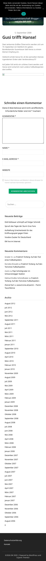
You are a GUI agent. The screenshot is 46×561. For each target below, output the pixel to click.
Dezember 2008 (11, 406)
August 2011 (10, 324)
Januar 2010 (10, 369)
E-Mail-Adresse (10, 159)
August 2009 (10, 377)
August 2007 (10, 472)
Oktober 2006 (10, 512)
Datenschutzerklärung (13, 540)
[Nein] (43, 9)
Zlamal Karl (9, 285)
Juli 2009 (8, 381)
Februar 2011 (10, 340)
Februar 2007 (10, 496)
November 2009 (11, 373)
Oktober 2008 (10, 414)
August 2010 (10, 353)
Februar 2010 (10, 365)
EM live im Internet (12, 241)
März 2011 (9, 336)
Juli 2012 (8, 307)
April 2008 (9, 439)
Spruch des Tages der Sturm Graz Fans (20, 226)
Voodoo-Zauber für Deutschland (18, 237)
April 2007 (9, 488)
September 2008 (11, 418)
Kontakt (7, 544)
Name (5, 148)
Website (6, 170)
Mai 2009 (9, 385)
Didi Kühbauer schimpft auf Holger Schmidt (22, 222)
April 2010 (9, 357)
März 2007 (9, 492)
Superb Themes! (23, 557)
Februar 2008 (10, 447)
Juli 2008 (8, 426)
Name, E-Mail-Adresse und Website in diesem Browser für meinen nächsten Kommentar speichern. (24, 181)
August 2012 (10, 303)
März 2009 (9, 394)
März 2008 (9, 443)
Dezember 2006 (11, 504)
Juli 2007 (8, 476)
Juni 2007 (9, 480)
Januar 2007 (10, 500)
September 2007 (11, 467)
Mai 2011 (9, 332)
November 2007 (11, 459)
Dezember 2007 (11, 455)
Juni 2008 (9, 430)
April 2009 (9, 389)
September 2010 (11, 348)
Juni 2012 (9, 311)
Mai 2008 (9, 435)
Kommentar (9, 116)
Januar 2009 (10, 402)
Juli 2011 (8, 328)
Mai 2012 (9, 316)
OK (24, 14)
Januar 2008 (10, 451)
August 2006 (10, 521)
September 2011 (11, 320)
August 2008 (10, 422)
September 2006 (11, 517)
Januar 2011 (10, 344)
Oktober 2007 (10, 463)
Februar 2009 (10, 398)
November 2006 (11, 508)
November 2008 (11, 410)
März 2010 (9, 361)
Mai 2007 (9, 484)
